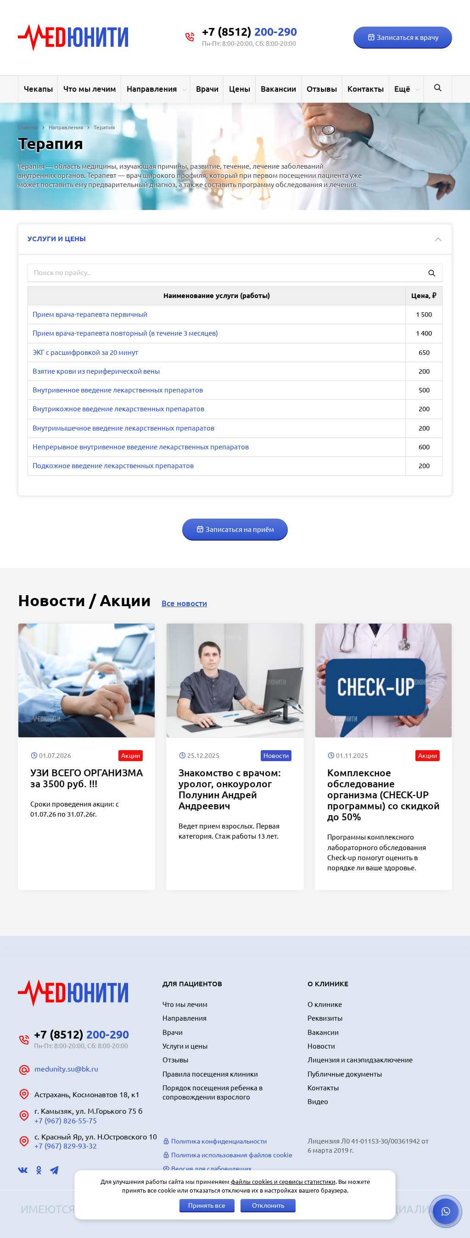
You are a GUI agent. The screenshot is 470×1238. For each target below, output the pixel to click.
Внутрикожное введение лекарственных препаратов (118, 409)
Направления (152, 88)
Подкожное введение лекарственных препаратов (113, 466)
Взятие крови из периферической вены (96, 371)
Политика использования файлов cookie (231, 1155)
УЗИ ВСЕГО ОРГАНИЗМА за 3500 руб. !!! (86, 778)
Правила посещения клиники (210, 1074)
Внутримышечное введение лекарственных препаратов (123, 428)
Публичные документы (345, 1074)
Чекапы (38, 88)
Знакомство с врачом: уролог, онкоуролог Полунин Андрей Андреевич (230, 789)
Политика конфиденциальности (218, 1141)
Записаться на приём (239, 529)
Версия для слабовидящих (211, 1168)
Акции (130, 755)
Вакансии (278, 88)
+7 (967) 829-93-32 (65, 1146)
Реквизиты (325, 1018)
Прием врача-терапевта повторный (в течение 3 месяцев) (125, 333)
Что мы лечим (89, 88)
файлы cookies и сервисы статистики (283, 1181)
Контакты (365, 88)
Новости (276, 755)
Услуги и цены (184, 1046)
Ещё (402, 88)
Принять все (206, 1205)
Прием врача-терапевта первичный (90, 314)
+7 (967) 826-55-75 (65, 1120)
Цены (239, 88)
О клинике (325, 1004)
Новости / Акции (84, 600)
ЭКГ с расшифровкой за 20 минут (85, 352)
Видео (318, 1101)
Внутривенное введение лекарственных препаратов (118, 390)
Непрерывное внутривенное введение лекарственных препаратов (141, 447)
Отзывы (322, 88)
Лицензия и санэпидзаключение (360, 1060)
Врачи (207, 88)
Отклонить (268, 1205)
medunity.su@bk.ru (66, 1069)
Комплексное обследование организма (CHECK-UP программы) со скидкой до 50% (383, 795)
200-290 (249, 31)
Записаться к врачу (406, 37)
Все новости (184, 603)
